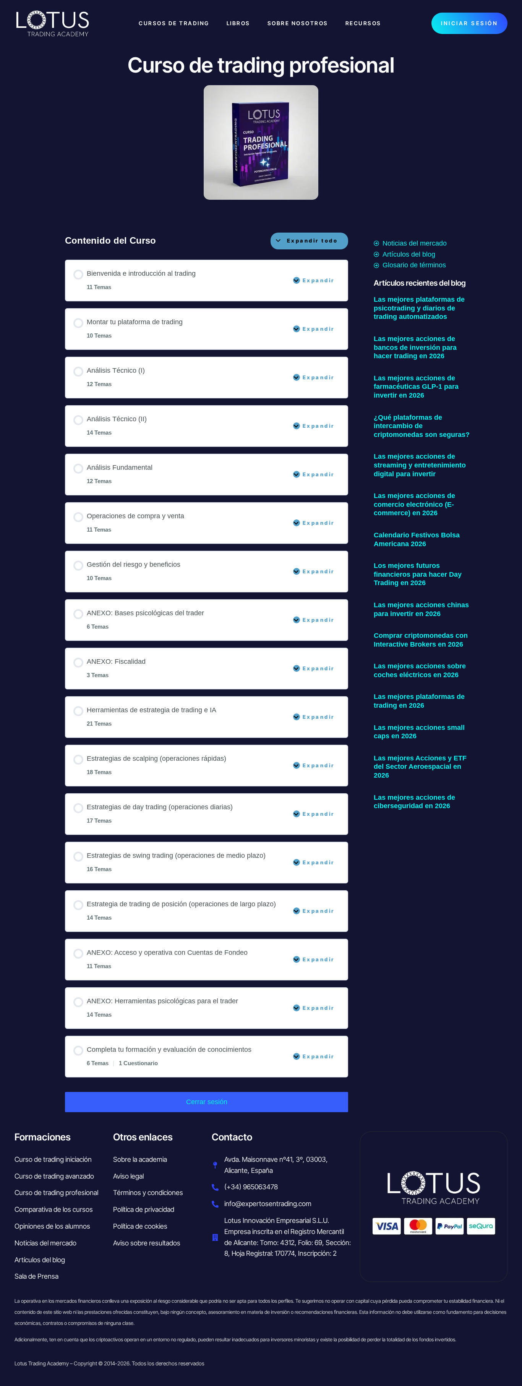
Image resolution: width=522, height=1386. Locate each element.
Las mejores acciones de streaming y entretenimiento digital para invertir (420, 465)
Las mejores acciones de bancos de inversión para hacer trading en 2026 (415, 347)
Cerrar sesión (206, 1102)
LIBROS (238, 23)
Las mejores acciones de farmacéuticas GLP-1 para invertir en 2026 (416, 386)
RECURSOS (363, 23)
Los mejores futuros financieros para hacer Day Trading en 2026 (418, 574)
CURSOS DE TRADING (174, 23)
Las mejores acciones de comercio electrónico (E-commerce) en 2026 (414, 504)
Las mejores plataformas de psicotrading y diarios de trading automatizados (419, 308)
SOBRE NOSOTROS (297, 23)
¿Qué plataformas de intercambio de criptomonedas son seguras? (422, 426)
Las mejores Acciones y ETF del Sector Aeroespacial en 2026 (420, 766)
